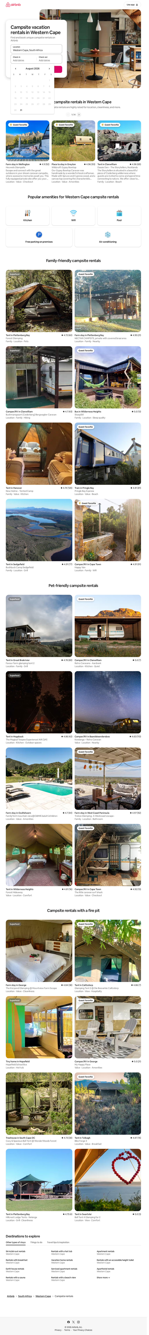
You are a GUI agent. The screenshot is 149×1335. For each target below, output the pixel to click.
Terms (67, 1330)
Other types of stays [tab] (16, 1242)
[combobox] (36, 50)
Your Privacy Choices (82, 1330)
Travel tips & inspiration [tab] (58, 1242)
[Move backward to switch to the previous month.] (16, 69)
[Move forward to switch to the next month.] (49, 69)
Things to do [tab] (36, 1242)
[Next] (79, 114)
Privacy (58, 1330)
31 (21, 110)
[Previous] (68, 114)
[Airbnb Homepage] (13, 4)
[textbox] (23, 60)
